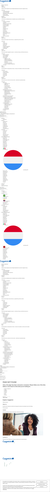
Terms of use (5, 450)
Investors (5, 449)
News (6, 472)
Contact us (7, 474)
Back (5, 83)
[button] (5, 185)
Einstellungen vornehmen (42, 484)
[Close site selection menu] (4, 187)
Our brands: (4, 461)
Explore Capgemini (8, 400)
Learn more (3, 10)
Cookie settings (6, 454)
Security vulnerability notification (8, 453)
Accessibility (5, 451)
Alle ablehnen (41, 486)
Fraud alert (5, 456)
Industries (4, 17)
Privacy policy (6, 452)
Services (5, 446)
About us (4, 78)
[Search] (0, 3)
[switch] (8, 113)
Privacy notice (7, 479)
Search (4, 397)
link (2, 17)
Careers (4, 50)
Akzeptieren (41, 481)
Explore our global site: (7, 388)
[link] (11, 2)
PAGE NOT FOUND (10, 382)
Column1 (5, 467)
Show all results (2, 379)
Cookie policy (5, 455)
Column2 (5, 476)
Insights (5, 389)
